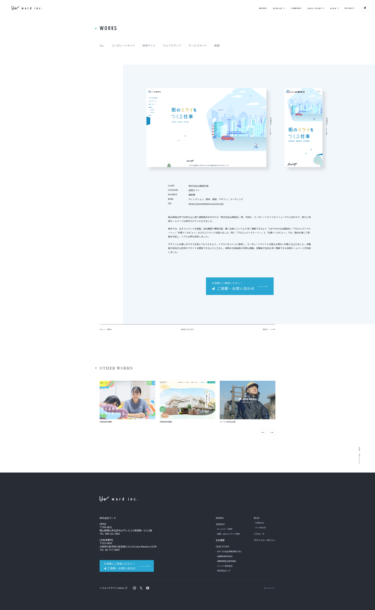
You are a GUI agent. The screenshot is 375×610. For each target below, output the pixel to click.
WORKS (263, 8)
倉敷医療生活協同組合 (226, 561)
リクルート (259, 533)
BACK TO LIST (187, 329)
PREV (109, 329)
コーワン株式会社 (224, 565)
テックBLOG (260, 527)
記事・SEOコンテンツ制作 (228, 533)
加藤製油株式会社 (224, 556)
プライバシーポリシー (265, 540)
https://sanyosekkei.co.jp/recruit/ (206, 203)
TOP (359, 449)
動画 (217, 45)
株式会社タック (224, 570)
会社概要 (220, 540)
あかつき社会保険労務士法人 (229, 551)
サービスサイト (198, 45)
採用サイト (149, 45)
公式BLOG (259, 522)
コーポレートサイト (123, 45)
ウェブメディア (172, 45)
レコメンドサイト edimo (112, 587)
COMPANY (296, 8)
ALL (102, 45)
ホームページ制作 (224, 529)
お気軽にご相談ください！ (233, 286)
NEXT (265, 329)
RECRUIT (349, 8)
